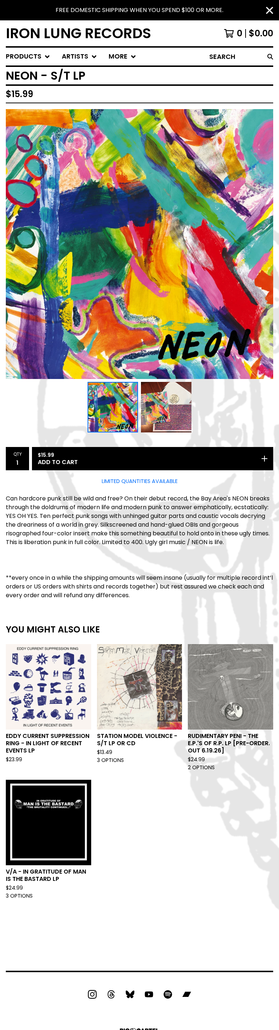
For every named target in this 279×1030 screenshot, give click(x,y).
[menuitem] (28, 56)
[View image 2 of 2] (166, 407)
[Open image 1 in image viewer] (139, 244)
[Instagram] (92, 994)
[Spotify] (167, 994)
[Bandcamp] (186, 994)
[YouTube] (149, 994)
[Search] (270, 56)
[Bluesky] (130, 994)
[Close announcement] (269, 10)
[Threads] (111, 994)
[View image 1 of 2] (113, 407)
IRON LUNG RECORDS (78, 33)
